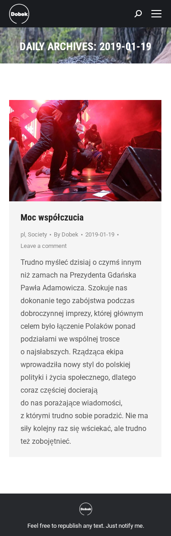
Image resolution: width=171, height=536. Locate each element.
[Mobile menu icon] (156, 13)
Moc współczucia (52, 217)
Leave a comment (44, 245)
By (66, 234)
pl (23, 234)
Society (37, 234)
